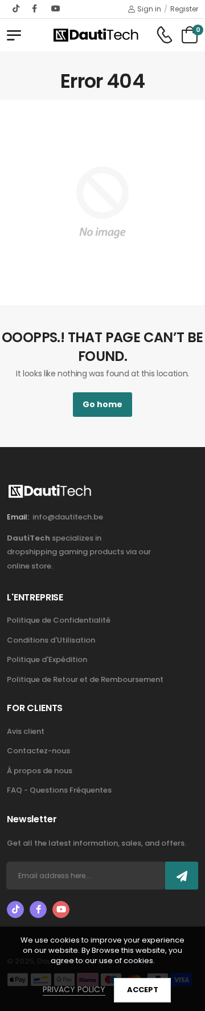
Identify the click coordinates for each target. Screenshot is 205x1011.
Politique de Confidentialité (58, 620)
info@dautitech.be (67, 516)
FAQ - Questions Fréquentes (59, 790)
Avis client (25, 731)
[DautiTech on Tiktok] (16, 9)
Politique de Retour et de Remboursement (85, 679)
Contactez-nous (38, 750)
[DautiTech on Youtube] (55, 9)
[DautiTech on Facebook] (36, 9)
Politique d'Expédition (47, 659)
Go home (102, 404)
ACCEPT (142, 989)
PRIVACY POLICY (74, 989)
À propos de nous (39, 770)
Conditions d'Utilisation (51, 640)
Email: (18, 516)
